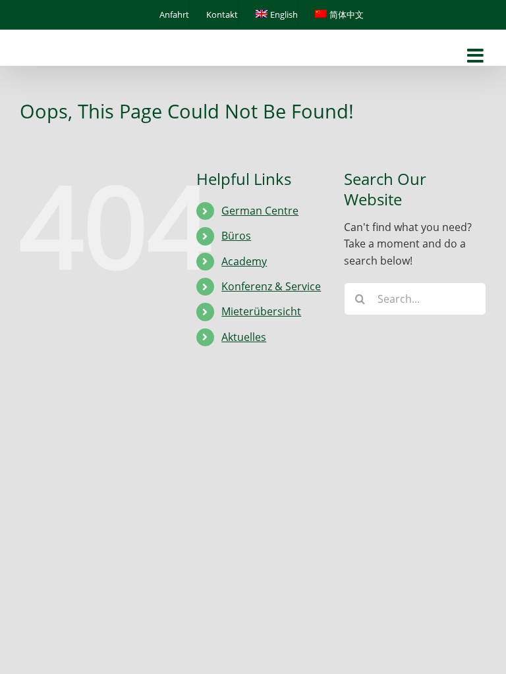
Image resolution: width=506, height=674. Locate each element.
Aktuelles (243, 337)
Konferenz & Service (271, 286)
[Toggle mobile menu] (476, 56)
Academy (244, 261)
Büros (236, 235)
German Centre (259, 210)
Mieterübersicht (261, 311)
